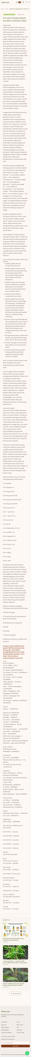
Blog (7, 9)
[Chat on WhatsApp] (27, 1053)
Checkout (19, 1030)
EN (19, 2)
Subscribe (15, 1046)
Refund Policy (5, 1030)
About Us (3, 1025)
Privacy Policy (5, 1027)
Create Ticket (20, 1032)
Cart (18, 1027)
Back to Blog (15, 993)
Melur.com (5, 2)
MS (17, 2)
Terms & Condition (6, 1032)
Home (2, 9)
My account (20, 1025)
